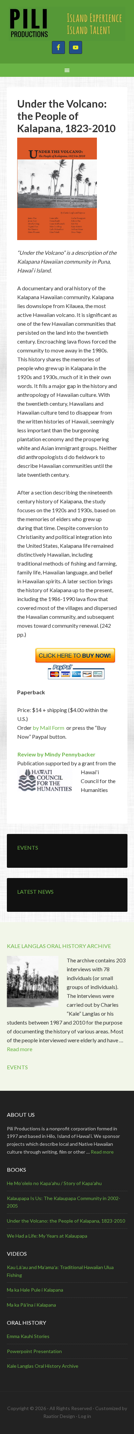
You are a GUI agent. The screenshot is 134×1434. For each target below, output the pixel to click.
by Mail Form (48, 727)
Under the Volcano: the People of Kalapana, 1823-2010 (66, 1221)
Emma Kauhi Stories (28, 1336)
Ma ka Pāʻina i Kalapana (31, 1305)
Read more (19, 1049)
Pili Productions (67, 24)
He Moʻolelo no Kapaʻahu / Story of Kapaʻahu (54, 1183)
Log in (84, 1416)
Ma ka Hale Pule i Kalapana (35, 1290)
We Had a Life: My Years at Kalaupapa (47, 1236)
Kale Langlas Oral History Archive (42, 1366)
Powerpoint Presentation (34, 1351)
